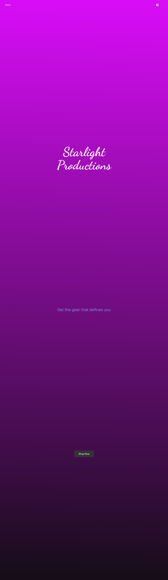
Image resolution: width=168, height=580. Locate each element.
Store (7, 5)
